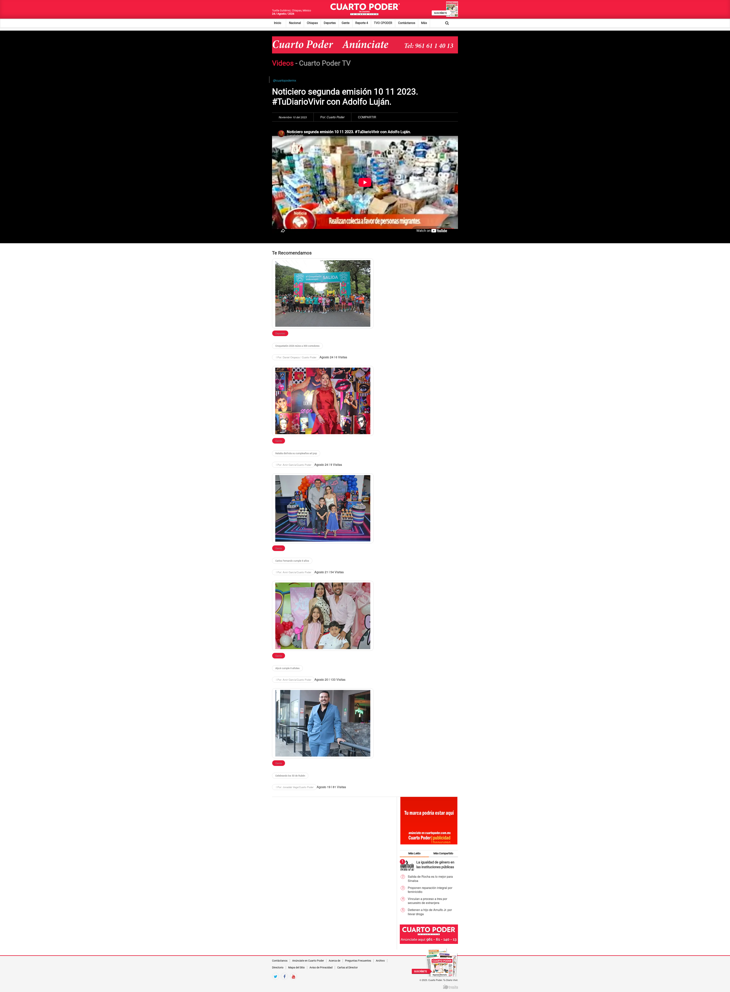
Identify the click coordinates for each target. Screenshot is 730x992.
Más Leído (414, 853)
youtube (293, 983)
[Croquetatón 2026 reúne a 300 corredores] (323, 293)
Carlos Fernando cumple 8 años (292, 560)
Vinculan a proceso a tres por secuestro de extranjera (427, 901)
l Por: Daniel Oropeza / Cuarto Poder (295, 357)
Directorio (277, 967)
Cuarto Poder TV (325, 63)
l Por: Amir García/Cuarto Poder (293, 465)
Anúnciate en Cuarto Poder (308, 960)
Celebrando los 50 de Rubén (290, 775)
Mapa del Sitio (296, 967)
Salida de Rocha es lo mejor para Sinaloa (430, 878)
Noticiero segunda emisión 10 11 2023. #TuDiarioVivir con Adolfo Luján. (345, 97)
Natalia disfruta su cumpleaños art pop (296, 453)
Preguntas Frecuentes (358, 960)
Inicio (277, 23)
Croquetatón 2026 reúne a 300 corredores (297, 345)
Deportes (330, 23)
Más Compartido (443, 853)
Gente (345, 23)
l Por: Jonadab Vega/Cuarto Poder (294, 787)
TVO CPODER (383, 23)
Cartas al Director (347, 967)
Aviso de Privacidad (320, 967)
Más (424, 23)
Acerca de (334, 960)
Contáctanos (406, 23)
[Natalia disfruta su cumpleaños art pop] (323, 401)
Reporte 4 (361, 23)
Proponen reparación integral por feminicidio (430, 889)
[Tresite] (450, 986)
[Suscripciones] (442, 962)
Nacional (295, 23)
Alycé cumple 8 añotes (287, 668)
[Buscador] (453, 23)
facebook (284, 983)
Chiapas (312, 23)
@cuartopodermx (284, 80)
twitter (275, 983)
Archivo (380, 960)
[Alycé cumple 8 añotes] (323, 616)
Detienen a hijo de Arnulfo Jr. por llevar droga (430, 912)
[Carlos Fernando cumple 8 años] (323, 508)
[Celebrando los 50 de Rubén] (323, 723)
